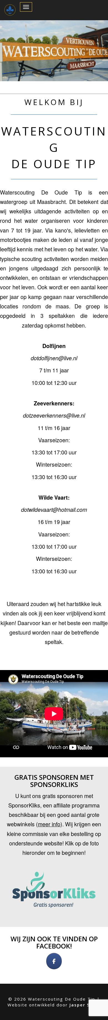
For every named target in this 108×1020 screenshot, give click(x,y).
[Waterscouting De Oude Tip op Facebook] (54, 961)
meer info (49, 824)
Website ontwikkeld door (54, 1005)
